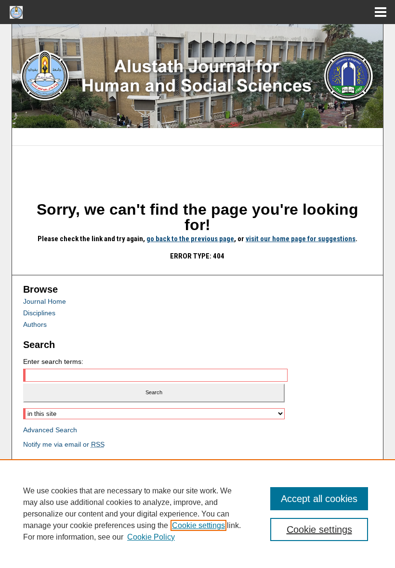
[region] (197, 513)
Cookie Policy (151, 537)
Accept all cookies (319, 498)
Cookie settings (198, 525)
